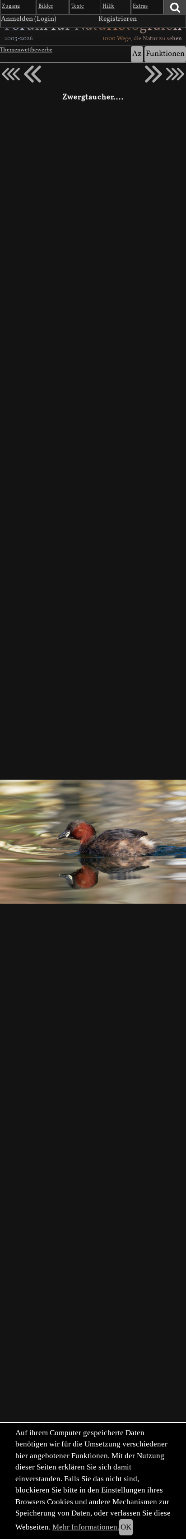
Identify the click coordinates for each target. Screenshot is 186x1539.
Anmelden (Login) (28, 19)
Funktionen (165, 54)
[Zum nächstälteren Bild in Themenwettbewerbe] (153, 74)
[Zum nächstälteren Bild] (175, 74)
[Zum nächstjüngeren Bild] (11, 74)
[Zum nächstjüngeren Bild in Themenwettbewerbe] (32, 74)
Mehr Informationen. (85, 1527)
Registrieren (117, 19)
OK (126, 1527)
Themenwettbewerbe (26, 50)
